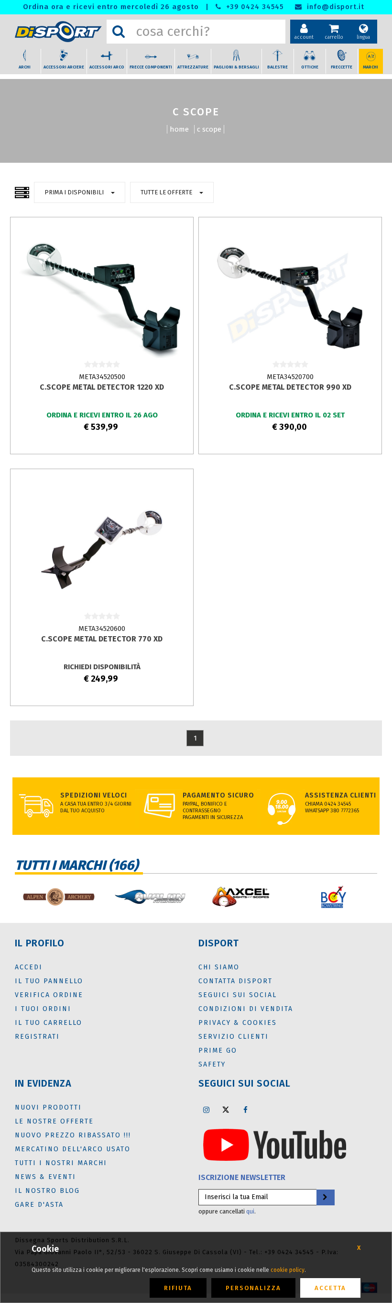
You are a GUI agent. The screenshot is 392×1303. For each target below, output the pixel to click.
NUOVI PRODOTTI (48, 1107)
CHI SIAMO (219, 967)
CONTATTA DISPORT (235, 981)
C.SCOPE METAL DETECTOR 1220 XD (102, 387)
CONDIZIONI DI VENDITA (245, 1009)
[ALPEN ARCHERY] (58, 897)
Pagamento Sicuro (218, 795)
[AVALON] (150, 897)
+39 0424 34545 (253, 7)
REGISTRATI (37, 1037)
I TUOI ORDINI (43, 1009)
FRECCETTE (341, 67)
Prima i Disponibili (74, 192)
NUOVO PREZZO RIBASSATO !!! (73, 1135)
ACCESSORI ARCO (106, 67)
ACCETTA (330, 1288)
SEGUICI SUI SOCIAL (237, 995)
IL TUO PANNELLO (49, 981)
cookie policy (288, 1270)
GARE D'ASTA (39, 1205)
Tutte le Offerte (166, 192)
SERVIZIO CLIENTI (233, 1037)
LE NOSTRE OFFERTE (54, 1121)
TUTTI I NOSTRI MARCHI (61, 1163)
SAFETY (212, 1064)
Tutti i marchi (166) (76, 865)
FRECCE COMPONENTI (151, 67)
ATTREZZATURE (192, 67)
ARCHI (25, 67)
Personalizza (253, 1288)
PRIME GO (217, 1050)
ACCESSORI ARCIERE (64, 67)
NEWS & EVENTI (45, 1177)
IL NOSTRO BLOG (47, 1191)
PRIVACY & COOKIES (237, 1023)
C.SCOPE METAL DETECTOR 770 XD (102, 638)
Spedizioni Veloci (93, 795)
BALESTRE (277, 67)
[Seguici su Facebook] (245, 1109)
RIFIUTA (178, 1288)
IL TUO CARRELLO (48, 1023)
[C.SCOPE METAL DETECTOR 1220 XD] (101, 296)
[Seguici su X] (225, 1109)
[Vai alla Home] (58, 32)
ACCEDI (29, 967)
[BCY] (333, 897)
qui (250, 1211)
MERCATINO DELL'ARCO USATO (73, 1149)
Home (179, 129)
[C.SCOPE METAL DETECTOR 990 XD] (290, 296)
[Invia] (325, 1197)
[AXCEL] (242, 897)
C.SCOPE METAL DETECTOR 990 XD (290, 387)
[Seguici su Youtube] (274, 1144)
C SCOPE (209, 129)
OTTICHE (309, 67)
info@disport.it (334, 7)
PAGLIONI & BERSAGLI (236, 67)
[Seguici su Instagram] (206, 1109)
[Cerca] (119, 32)
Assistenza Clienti (340, 795)
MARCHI (370, 67)
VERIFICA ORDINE (49, 995)
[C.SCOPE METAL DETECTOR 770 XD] (101, 548)
